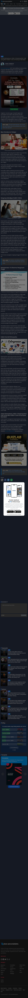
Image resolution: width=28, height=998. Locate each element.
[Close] (22, 484)
